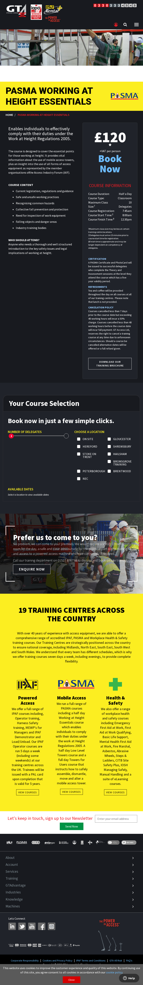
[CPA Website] (90, 842)
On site (88, 439)
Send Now (71, 826)
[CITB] (35, 842)
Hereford (90, 446)
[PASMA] (22, 842)
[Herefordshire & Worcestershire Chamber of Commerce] (100, 842)
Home (9, 115)
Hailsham (120, 454)
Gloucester (122, 439)
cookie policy (114, 972)
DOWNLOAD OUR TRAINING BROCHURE (110, 363)
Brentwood (122, 471)
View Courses (27, 792)
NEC (85, 478)
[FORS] (82, 842)
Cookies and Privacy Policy (57, 960)
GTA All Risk (115, 960)
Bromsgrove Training (122, 463)
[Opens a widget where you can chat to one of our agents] (129, 978)
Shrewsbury (122, 446)
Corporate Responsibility (25, 960)
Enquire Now (32, 569)
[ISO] (113, 842)
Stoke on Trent (89, 455)
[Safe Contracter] (74, 842)
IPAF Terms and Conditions (91, 960)
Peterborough (94, 471)
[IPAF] (10, 842)
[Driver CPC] (49, 842)
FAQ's (129, 960)
